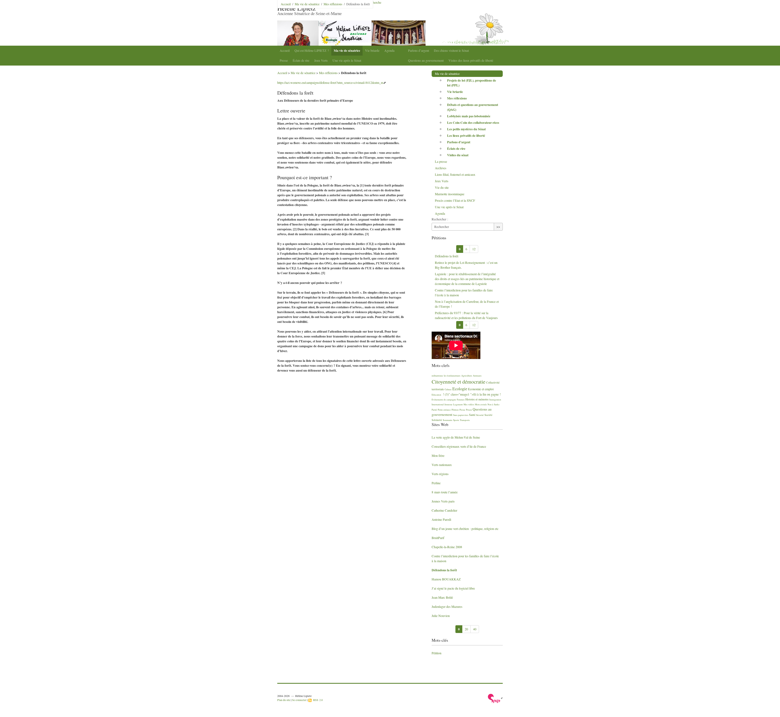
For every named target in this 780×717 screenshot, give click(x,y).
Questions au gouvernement (426, 60)
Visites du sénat (457, 155)
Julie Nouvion (441, 615)
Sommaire (447, 420)
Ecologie (459, 388)
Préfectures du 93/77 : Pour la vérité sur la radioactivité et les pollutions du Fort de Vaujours (466, 315)
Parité (434, 409)
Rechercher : (440, 219)
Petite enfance (444, 409)
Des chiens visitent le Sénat (451, 50)
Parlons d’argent (418, 50)
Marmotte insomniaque (449, 194)
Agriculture (466, 375)
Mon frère (438, 455)
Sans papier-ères (460, 414)
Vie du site (442, 187)
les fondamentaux (452, 375)
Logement (458, 404)
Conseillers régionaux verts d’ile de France (459, 446)
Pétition (455, 409)
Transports (465, 420)
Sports (456, 420)
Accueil (285, 50)
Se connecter (299, 700)
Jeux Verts (321, 60)
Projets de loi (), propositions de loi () (471, 82)
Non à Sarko (493, 404)
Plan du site (283, 700)
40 (474, 629)
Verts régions (440, 474)
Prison (469, 409)
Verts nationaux (442, 465)
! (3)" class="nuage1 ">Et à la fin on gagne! (471, 394)
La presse (441, 161)
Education (436, 394)
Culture (448, 389)
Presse (284, 60)
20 (466, 629)
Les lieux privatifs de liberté (466, 135)
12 (474, 249)
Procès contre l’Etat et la (455, 200)
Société (488, 415)
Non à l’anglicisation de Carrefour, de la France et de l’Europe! (467, 303)
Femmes (461, 399)
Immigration (495, 399)
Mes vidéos (469, 404)
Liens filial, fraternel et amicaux (455, 174)
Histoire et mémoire (477, 399)
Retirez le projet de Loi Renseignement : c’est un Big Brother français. (466, 265)
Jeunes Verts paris (443, 501)
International (438, 404)
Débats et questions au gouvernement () (472, 107)
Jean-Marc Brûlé (442, 597)
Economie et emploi (481, 389)
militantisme (437, 375)
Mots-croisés (481, 404)
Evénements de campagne (444, 399)
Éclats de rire (301, 60)
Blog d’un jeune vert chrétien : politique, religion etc (465, 528)
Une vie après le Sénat (347, 60)
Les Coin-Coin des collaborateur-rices (473, 122)
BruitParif (438, 538)
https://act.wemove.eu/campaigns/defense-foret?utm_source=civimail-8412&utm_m (330, 82)
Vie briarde (372, 50)
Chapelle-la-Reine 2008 (447, 547)
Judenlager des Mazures (447, 606)
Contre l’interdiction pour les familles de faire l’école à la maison (464, 292)
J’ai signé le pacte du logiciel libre (453, 588)
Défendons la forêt (446, 256)
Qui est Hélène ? (312, 50)
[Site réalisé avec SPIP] (495, 698)
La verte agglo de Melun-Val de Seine (456, 437)
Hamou (446, 579)
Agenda (389, 50)
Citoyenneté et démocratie (458, 381)
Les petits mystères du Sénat (466, 129)
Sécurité (480, 414)
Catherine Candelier (444, 510)
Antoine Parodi (441, 519)
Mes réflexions (333, 4)
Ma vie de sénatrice (347, 50)
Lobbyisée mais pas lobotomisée (468, 116)
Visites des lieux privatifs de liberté (470, 60)
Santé (472, 415)
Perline (436, 483)
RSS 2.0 (317, 700)
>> (498, 226)
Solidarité (437, 420)
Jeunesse (448, 404)
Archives (440, 168)
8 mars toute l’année (445, 492)
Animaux (477, 375)
